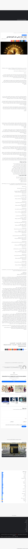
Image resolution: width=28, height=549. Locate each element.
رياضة (26, 524)
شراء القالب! (2, 536)
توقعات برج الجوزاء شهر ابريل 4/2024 (6, 403)
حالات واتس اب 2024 (23, 498)
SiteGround (14, 535)
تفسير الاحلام (26, 12)
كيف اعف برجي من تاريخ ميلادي (21, 344)
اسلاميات (26, 11)
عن (11, 536)
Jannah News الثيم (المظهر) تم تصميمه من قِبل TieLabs (10, 534)
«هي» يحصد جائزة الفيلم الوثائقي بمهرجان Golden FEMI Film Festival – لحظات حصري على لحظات (14, 456)
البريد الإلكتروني (24, 421)
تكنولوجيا (25, 494)
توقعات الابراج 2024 (23, 32)
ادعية (26, 523)
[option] (14, 450)
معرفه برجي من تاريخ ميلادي (21, 346)
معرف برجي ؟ (14, 344)
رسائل (26, 18)
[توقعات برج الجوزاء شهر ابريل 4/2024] (5, 399)
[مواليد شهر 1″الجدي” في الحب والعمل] (14, 399)
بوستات (26, 15)
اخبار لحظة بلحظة (24, 493)
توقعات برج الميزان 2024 (23, 402)
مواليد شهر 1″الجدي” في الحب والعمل (14, 402)
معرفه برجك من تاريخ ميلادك (7, 344)
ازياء (25, 479)
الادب (25, 492)
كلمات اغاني (24, 473)
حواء (25, 501)
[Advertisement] (14, 5)
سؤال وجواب (24, 499)
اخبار (26, 525)
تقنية (4, 536)
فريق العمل (9, 536)
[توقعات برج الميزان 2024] (22, 399)
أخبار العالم (25, 500)
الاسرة (25, 487)
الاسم (25, 418)
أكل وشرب (24, 485)
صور (25, 472)
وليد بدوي (20, 365)
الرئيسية (26, 10)
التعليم (25, 486)
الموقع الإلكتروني (12, 421)
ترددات (26, 16)
